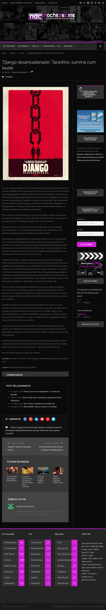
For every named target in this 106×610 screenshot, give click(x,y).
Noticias (8, 560)
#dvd (102, 157)
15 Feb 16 (86, 317)
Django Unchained (46, 427)
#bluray (80, 160)
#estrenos (88, 160)
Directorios (35, 566)
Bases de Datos (37, 548)
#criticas (85, 157)
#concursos (94, 157)
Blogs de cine (63, 548)
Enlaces (68, 46)
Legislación (35, 583)
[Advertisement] (40, 32)
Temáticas (81, 314)
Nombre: (81, 219)
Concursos (49, 46)
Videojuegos (9, 583)
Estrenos (23, 46)
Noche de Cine (46, 430)
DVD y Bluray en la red (66, 554)
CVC (58, 46)
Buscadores (35, 554)
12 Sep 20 (86, 302)
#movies (96, 160)
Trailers (7, 577)
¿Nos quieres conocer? (21, 3)
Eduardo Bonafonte (19, 72)
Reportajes (9, 572)
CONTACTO (52, 3)
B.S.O (79, 300)
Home (4, 53)
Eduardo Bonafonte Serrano (27, 430)
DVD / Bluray (9, 554)
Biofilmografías (11, 542)
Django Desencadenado (27, 427)
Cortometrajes (10, 548)
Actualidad (9, 46)
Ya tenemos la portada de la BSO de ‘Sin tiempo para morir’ (89, 293)
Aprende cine (36, 542)
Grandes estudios (64, 560)
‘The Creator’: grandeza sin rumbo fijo (39, 403)
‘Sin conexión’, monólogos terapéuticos (12, 478)
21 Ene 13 (6, 72)
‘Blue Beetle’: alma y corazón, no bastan (40, 406)
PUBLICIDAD (40, 3)
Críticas (21, 53)
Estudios (34, 577)
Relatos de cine (10, 566)
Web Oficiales (63, 577)
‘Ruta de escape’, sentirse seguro (40, 479)
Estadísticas (35, 572)
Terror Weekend (84, 310)
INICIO (4, 3)
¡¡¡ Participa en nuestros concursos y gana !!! (89, 94)
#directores (90, 154)
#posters (81, 154)
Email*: (80, 229)
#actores (99, 154)
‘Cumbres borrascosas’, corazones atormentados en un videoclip (27, 481)
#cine (79, 157)
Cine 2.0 (35, 46)
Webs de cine (63, 583)
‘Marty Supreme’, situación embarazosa (58, 479)
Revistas (61, 566)
